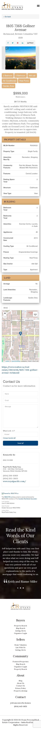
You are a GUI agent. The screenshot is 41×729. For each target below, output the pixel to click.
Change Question (8, 438)
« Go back (7, 16)
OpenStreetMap (15, 361)
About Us (20, 683)
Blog (20, 681)
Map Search (20, 628)
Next (37, 57)
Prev (3, 57)
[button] (17, 588)
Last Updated (5, 501)
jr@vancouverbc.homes (20, 703)
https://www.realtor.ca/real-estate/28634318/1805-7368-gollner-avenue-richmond (20, 370)
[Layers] (35, 314)
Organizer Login (20, 633)
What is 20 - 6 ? (9, 431)
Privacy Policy (20, 688)
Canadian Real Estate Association (27, 499)
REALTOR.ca (8, 497)
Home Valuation (20, 645)
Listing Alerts (20, 631)
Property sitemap (20, 691)
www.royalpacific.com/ (14, 481)
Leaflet (7, 361)
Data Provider (5, 506)
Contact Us (20, 686)
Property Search (20, 626)
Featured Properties (20, 662)
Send (20, 443)
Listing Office (5, 510)
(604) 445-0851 (20, 706)
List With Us (20, 647)
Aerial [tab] (6, 308)
